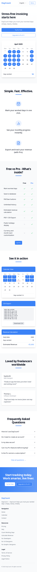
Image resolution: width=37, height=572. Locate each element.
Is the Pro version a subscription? (13, 453)
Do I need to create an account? (13, 437)
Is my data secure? (8, 442)
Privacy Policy (6, 556)
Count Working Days (8, 532)
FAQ (3, 529)
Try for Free (18, 30)
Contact (4, 518)
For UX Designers (7, 541)
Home (3, 512)
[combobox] (23, 3)
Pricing (4, 526)
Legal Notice (5, 559)
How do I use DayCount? (10, 432)
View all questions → (18, 460)
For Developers (6, 538)
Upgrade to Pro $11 (18, 35)
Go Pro (18, 243)
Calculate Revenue (7, 535)
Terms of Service (7, 553)
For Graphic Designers (9, 544)
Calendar (4, 515)
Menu (32, 3)
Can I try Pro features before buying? (15, 448)
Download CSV (18, 323)
